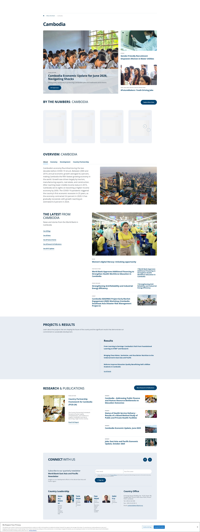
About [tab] (45, 164)
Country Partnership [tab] (81, 164)
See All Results (107, 373)
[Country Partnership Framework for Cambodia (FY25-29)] (54, 410)
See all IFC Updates (48, 250)
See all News (47, 237)
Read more (55, 88)
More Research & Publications (145, 390)
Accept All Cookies (159, 527)
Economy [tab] (53, 164)
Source (47, 141)
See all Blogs (46, 233)
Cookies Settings (147, 527)
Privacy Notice (113, 477)
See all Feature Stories (49, 242)
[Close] (197, 527)
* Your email (99, 473)
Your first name (128, 473)
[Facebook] (145, 462)
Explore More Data (148, 102)
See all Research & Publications (52, 246)
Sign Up (101, 482)
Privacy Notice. (33, 530)
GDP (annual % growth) (58, 114)
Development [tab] (65, 164)
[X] (150, 462)
